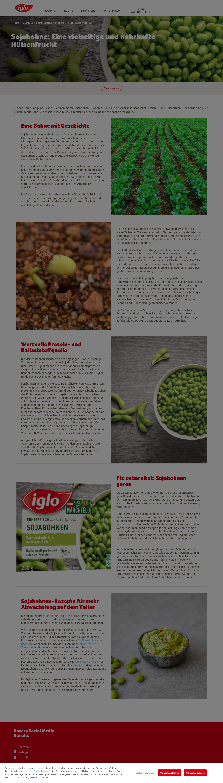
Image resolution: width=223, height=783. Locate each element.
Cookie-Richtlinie (41, 771)
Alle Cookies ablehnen (169, 773)
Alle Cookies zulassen (195, 773)
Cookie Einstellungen (145, 773)
